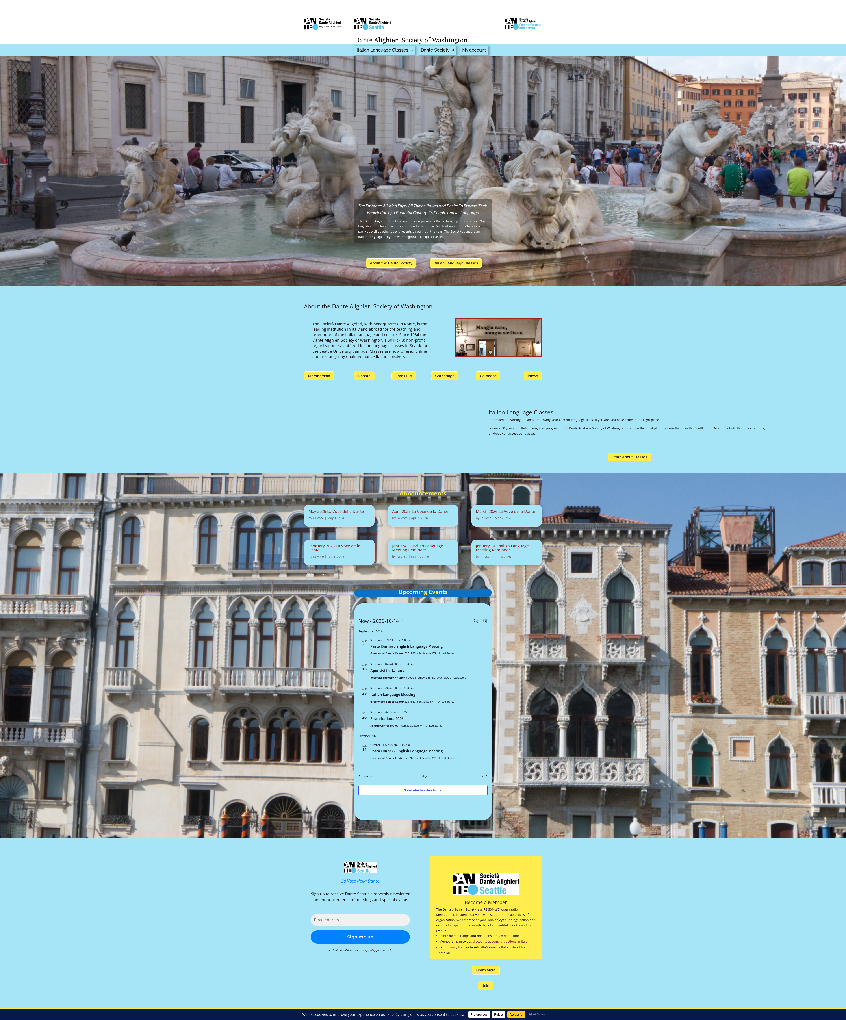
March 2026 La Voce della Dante (505, 511)
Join (485, 985)
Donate (364, 376)
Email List (403, 376)
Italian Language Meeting (392, 694)
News (533, 375)
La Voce (318, 518)
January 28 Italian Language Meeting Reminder (417, 548)
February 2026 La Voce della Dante (334, 548)
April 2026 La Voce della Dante (420, 511)
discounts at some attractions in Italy (500, 941)
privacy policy (367, 950)
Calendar (488, 376)
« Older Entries (315, 574)
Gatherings (444, 376)
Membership (319, 376)
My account (474, 50)
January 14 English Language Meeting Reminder (502, 548)
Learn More (486, 970)
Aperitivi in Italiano (387, 670)
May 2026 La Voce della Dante (336, 511)
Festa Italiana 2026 (386, 718)
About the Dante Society (391, 263)
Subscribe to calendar (420, 790)
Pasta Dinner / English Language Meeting (406, 646)
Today (423, 776)
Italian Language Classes (382, 50)
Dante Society (435, 50)
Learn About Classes (629, 457)
